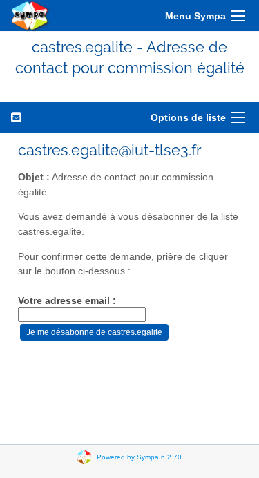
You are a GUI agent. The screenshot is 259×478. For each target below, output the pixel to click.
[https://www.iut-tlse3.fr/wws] (30, 15)
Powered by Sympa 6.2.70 (139, 456)
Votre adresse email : (67, 301)
